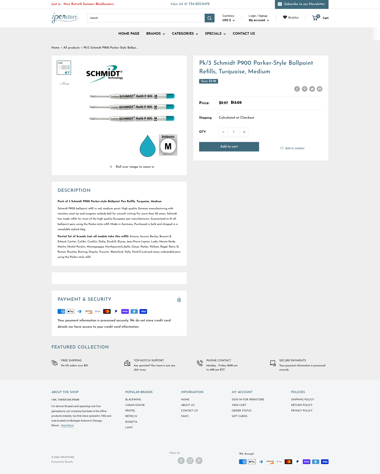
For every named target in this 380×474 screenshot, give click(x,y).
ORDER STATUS (242, 410)
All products (71, 47)
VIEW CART (239, 405)
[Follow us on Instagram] (190, 460)
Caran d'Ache (135, 405)
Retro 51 (131, 416)
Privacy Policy (302, 410)
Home (55, 47)
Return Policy (302, 405)
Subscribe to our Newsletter (304, 4)
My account (257, 20)
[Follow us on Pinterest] (199, 460)
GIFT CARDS (239, 416)
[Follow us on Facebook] (181, 460)
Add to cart (229, 146)
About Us (188, 405)
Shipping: (205, 117)
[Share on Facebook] (297, 89)
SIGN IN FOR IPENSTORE (248, 399)
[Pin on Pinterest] (304, 89)
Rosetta (131, 422)
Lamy (129, 427)
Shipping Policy (302, 399)
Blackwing (133, 399)
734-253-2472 (190, 4)
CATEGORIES (183, 33)
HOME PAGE (128, 33)
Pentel (130, 410)
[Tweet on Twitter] (312, 89)
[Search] (210, 18)
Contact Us (189, 410)
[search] (146, 18)
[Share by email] (319, 89)
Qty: (202, 131)
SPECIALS (213, 33)
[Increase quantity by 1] (244, 132)
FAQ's (185, 416)
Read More (67, 425)
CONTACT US (244, 33)
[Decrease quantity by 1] (223, 132)
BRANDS (153, 33)
